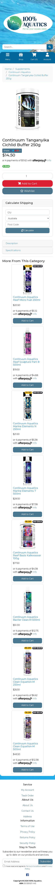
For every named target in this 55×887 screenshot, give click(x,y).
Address (27, 816)
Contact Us (27, 811)
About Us (28, 805)
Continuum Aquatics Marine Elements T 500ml (25, 491)
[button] (27, 191)
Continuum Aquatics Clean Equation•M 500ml (25, 746)
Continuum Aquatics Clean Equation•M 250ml (25, 682)
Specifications (13, 250)
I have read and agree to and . (28, 867)
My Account (27, 790)
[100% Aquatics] (27, 23)
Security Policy (27, 843)
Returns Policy (27, 837)
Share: (7, 150)
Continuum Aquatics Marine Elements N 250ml (25, 426)
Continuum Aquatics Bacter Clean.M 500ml (26, 618)
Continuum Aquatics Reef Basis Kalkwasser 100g (27, 555)
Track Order (27, 795)
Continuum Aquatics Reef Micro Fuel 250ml (26, 298)
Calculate (28, 230)
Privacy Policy (27, 831)
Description (12, 243)
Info (49, 160)
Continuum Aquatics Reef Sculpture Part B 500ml (26, 362)
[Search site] (50, 47)
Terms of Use (27, 826)
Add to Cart (29, 183)
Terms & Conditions (34, 866)
